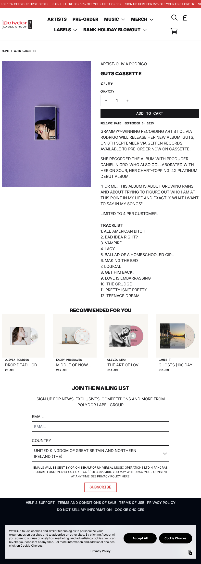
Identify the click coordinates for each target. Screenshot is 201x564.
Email (38, 416)
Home (5, 51)
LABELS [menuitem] (62, 29)
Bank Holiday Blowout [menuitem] (111, 29)
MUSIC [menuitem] (111, 19)
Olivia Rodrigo (131, 63)
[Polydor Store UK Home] (17, 24)
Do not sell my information (84, 510)
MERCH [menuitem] (139, 19)
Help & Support (40, 502)
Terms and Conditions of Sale (87, 502)
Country (41, 440)
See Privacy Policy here (110, 476)
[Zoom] (46, 124)
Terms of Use (131, 502)
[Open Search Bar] (174, 17)
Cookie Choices (129, 510)
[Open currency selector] (184, 17)
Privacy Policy (161, 502)
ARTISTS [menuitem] (57, 19)
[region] (100, 4)
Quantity (107, 91)
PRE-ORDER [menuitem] (85, 19)
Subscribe (100, 487)
